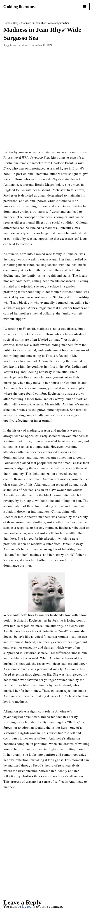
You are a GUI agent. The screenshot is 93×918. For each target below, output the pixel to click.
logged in (28, 906)
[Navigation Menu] (84, 6)
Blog (15, 23)
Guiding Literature (17, 45)
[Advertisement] (46, 101)
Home (6, 23)
